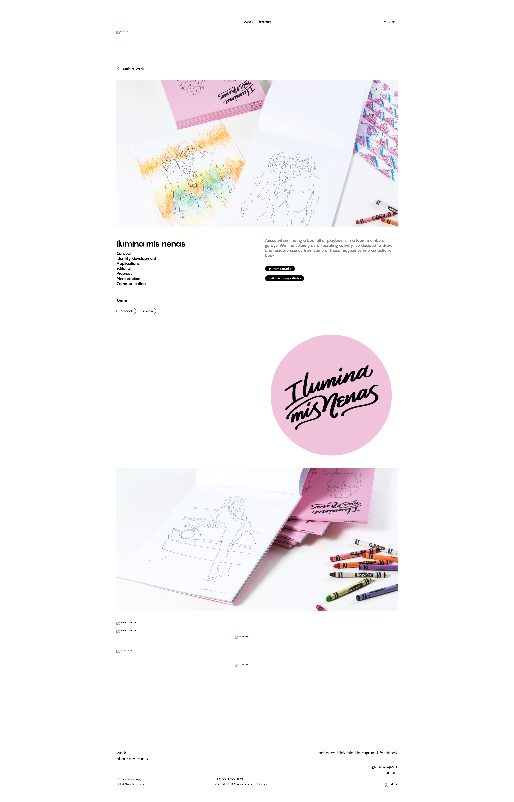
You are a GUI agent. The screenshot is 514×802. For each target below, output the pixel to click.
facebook (388, 752)
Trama (264, 22)
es (386, 22)
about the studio (132, 758)
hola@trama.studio (130, 784)
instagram (366, 752)
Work (248, 22)
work (121, 752)
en (392, 22)
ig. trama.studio (280, 269)
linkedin (346, 752)
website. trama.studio (284, 278)
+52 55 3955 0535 (229, 779)
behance (326, 752)
